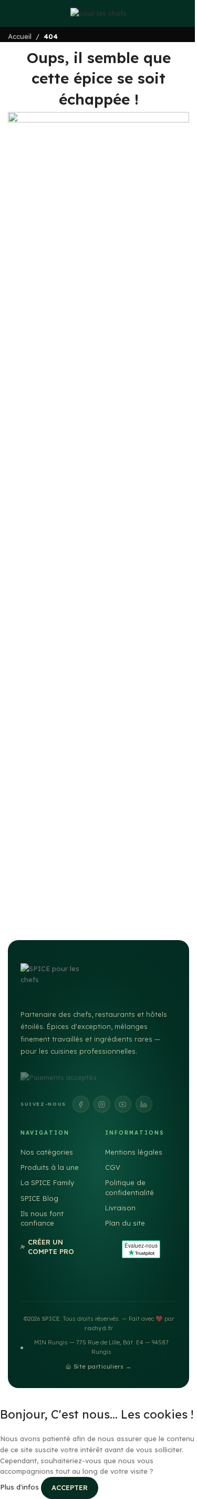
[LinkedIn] (144, 1104)
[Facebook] (80, 1104)
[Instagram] (102, 1104)
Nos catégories (46, 1152)
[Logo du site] (98, 12)
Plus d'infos (20, 1487)
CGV (112, 1167)
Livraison (120, 1208)
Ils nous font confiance (42, 1218)
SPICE (51, 1318)
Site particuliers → (102, 1366)
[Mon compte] (189, 13)
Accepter (69, 1487)
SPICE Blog (39, 1198)
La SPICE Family (47, 1182)
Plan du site (125, 1223)
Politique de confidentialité (129, 1187)
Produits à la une (49, 1167)
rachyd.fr (99, 1328)
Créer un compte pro (51, 1247)
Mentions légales (133, 1152)
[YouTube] (123, 1104)
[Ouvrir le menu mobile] (8, 13)
